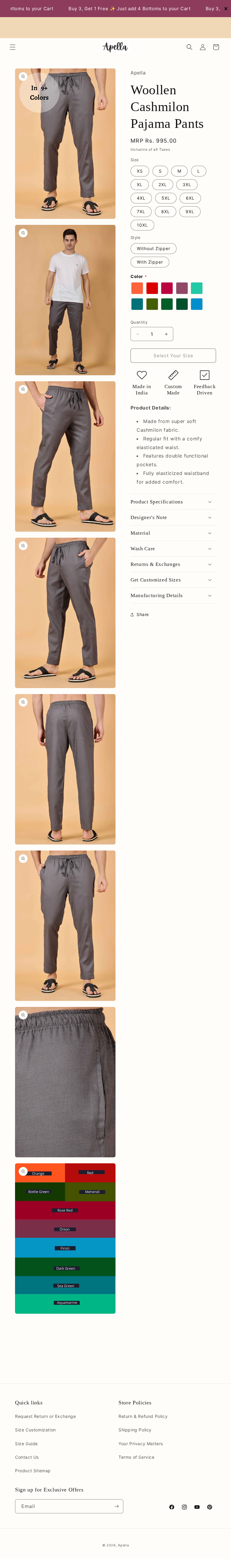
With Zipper (150, 261)
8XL (165, 211)
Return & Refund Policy (143, 1416)
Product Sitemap (33, 1470)
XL (140, 184)
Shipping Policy (135, 1429)
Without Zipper (153, 248)
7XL (141, 211)
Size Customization (35, 1429)
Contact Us (27, 1457)
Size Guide (26, 1443)
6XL (190, 198)
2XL (163, 184)
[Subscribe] (116, 1506)
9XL (190, 211)
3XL (187, 184)
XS (140, 171)
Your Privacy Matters (141, 1443)
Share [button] (143, 614)
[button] (12, 47)
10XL (142, 225)
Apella (123, 1545)
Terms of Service (137, 1457)
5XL (166, 198)
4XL (141, 198)
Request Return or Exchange (45, 1416)
